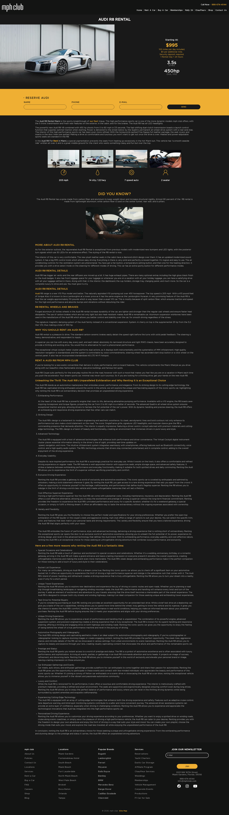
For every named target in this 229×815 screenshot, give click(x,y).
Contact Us (221, 10)
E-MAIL (123, 102)
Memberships (176, 10)
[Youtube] (195, 786)
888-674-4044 (219, 5)
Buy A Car (163, 10)
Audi (37, 294)
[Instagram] (187, 786)
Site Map (123, 811)
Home (139, 10)
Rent (55, 141)
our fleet (94, 121)
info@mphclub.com (187, 781)
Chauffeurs (200, 10)
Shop (210, 10)
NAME (27, 102)
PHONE (75, 102)
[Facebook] (179, 786)
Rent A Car (150, 10)
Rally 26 (189, 10)
